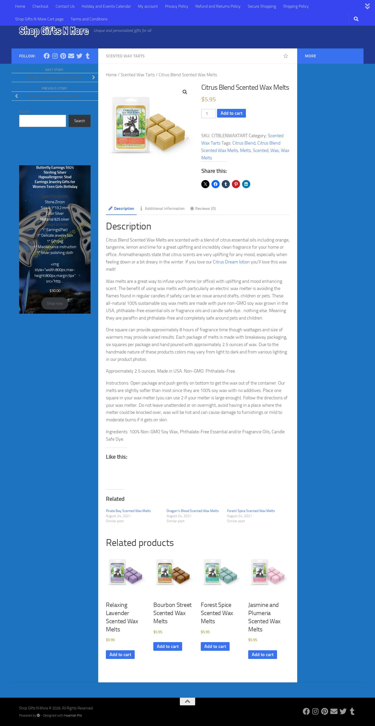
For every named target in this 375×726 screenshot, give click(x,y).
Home (20, 6)
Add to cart (231, 113)
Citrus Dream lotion (231, 262)
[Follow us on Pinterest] (63, 56)
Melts (245, 150)
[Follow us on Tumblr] (87, 56)
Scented (260, 150)
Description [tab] (124, 208)
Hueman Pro (73, 715)
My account (148, 6)
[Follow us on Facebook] (47, 56)
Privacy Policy (176, 6)
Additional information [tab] (165, 208)
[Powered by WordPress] (38, 715)
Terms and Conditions (89, 19)
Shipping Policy (296, 6)
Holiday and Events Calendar (106, 6)
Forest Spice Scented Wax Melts (251, 511)
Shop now (55, 303)
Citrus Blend (243, 143)
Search (24, 111)
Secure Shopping (262, 6)
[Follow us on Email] (71, 56)
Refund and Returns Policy (218, 6)
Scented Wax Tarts (125, 56)
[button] (185, 92)
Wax (274, 150)
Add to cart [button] (120, 654)
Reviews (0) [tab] (205, 208)
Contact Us (65, 6)
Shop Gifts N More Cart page (39, 19)
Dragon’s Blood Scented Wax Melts (193, 511)
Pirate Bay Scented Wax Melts (128, 511)
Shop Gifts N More (54, 30)
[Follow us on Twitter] (79, 56)
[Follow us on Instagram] (55, 56)
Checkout (40, 6)
